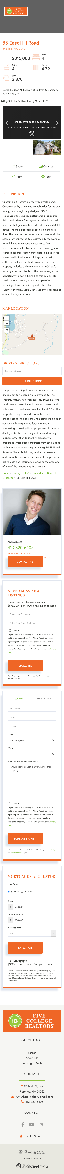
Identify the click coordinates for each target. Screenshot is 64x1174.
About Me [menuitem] (32, 1058)
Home (5, 473)
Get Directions (32, 381)
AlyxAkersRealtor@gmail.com (34, 1096)
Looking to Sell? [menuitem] (32, 1063)
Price (10, 901)
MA (27, 473)
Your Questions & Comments (23, 761)
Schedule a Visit (44, 699)
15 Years (28, 891)
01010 (9, 477)
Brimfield (52, 473)
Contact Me (25, 561)
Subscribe (25, 665)
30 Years (15, 891)
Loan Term (13, 884)
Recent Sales (25, 553)
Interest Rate (14, 927)
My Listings (13, 553)
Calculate (25, 948)
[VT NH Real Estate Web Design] (32, 1165)
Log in (28, 1136)
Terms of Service (16, 853)
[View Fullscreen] (6, 330)
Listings (17, 473)
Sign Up (39, 1136)
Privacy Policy (50, 850)
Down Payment (15, 914)
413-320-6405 (21, 547)
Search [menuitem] (32, 1053)
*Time (10, 748)
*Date (10, 734)
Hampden (38, 473)
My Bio (47, 557)
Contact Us (19, 699)
